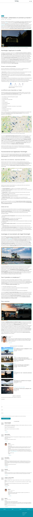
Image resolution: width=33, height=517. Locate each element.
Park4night (3, 24)
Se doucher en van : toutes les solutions (23, 372)
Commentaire (3, 399)
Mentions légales (24, 512)
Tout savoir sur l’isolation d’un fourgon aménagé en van (22, 381)
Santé (20, 509)
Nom (2, 406)
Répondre (10, 455)
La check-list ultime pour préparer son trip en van (22, 389)
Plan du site (23, 513)
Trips (12, 509)
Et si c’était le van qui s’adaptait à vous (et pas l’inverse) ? (23, 349)
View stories (10, 342)
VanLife (15, 347)
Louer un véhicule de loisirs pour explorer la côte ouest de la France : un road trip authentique (23, 359)
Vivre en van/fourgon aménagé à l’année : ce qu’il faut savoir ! (21, 365)
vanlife (6, 22)
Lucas (5, 19)
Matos (5, 509)
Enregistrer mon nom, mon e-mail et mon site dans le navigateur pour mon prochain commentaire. (14, 416)
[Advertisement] (16, 8)
